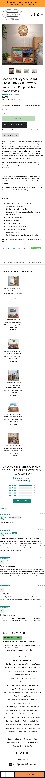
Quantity (4, 110)
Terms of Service (32, 743)
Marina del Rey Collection (14, 728)
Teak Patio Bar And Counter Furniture (22, 678)
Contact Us (28, 746)
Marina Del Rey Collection (23, 203)
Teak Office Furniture (13, 710)
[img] (5, 514)
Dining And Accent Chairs (16, 671)
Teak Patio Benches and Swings (15, 685)
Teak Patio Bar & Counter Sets (22, 682)
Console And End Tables (12, 668)
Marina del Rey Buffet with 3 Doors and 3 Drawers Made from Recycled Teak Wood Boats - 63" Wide (13, 388)
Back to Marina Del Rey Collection (24, 262)
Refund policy (17, 746)
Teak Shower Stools (33, 707)
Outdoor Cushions (12, 714)
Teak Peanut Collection (13, 725)
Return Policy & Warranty (15, 743)
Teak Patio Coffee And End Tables (22, 689)
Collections (27, 739)
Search (10, 739)
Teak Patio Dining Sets (33, 692)
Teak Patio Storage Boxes (22, 703)
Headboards (33, 732)
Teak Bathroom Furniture (30, 710)
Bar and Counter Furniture (23, 657)
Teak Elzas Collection (13, 721)
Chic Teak (22, 759)
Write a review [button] (22, 501)
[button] (7, 95)
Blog (35, 739)
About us (18, 739)
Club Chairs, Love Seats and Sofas (16, 664)
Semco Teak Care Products (17, 732)
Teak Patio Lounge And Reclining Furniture (22, 700)
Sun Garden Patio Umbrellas (29, 714)
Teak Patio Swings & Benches (15, 707)
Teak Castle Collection (11, 717)
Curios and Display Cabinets (31, 668)
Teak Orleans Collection (31, 721)
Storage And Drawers (22, 675)
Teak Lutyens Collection (31, 725)
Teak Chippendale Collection (31, 717)
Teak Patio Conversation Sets (14, 692)
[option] (11, 71)
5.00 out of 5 (28, 478)
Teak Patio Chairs (34, 685)
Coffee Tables (35, 664)
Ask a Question (10, 135)
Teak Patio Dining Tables (22, 696)
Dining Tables (32, 671)
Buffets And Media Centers (22, 660)
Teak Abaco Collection (32, 728)
